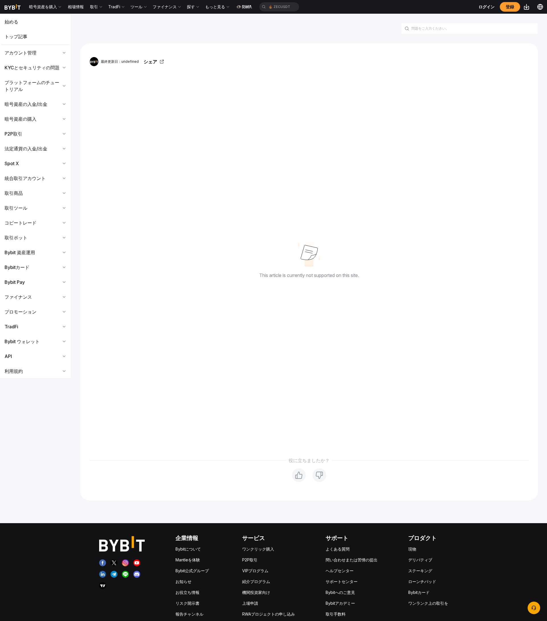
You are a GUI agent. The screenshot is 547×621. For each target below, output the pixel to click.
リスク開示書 (187, 603)
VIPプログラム (255, 570)
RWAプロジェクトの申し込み (268, 614)
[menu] (35, 196)
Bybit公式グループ (192, 570)
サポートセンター (342, 581)
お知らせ (183, 581)
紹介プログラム (256, 581)
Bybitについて (188, 549)
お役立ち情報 (187, 592)
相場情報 (76, 6)
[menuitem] (35, 22)
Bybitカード (419, 592)
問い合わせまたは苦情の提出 (351, 559)
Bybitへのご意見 (340, 592)
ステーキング (420, 570)
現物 (412, 549)
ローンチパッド (422, 581)
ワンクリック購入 (258, 549)
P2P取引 (250, 559)
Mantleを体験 (187, 559)
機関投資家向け (256, 592)
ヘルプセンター (340, 570)
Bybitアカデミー (340, 603)
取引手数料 (336, 614)
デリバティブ (420, 559)
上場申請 (250, 603)
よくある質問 (338, 549)
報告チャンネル (189, 614)
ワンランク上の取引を (428, 603)
